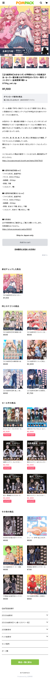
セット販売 (6, 644)
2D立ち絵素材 (7, 615)
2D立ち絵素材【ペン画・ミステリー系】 (16, 622)
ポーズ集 (5, 651)
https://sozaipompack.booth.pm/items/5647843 (22, 161)
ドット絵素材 (6, 637)
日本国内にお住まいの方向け (25, 249)
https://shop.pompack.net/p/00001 (17, 229)
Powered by (22, 676)
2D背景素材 (6, 630)
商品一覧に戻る (25, 662)
